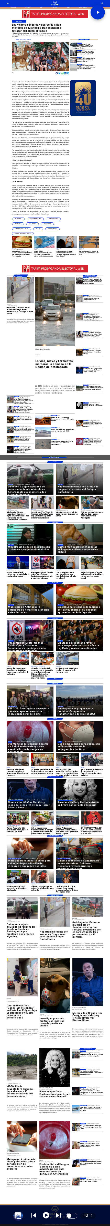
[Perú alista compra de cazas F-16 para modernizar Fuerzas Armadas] (76, 1109)
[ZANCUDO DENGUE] (79, 441)
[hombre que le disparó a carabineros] (10, 429)
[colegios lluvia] (73, 60)
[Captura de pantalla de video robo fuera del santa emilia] (79, 298)
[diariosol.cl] (8, 4)
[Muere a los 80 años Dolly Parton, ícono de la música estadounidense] (76, 1145)
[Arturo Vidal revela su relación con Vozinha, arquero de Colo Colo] (76, 1127)
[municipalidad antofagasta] (10, 439)
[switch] (71, 1216)
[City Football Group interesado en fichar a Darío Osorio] (76, 1181)
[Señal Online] (68, 16)
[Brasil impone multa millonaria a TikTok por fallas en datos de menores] (76, 1163)
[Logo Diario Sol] (55, 5)
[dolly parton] (79, 405)
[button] (18, 219)
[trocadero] (10, 449)
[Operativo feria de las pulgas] (10, 409)
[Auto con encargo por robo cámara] (79, 316)
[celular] (79, 423)
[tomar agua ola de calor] (73, 53)
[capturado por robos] (79, 280)
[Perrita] (10, 419)
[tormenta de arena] (73, 67)
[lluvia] (73, 46)
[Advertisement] (45, 357)
